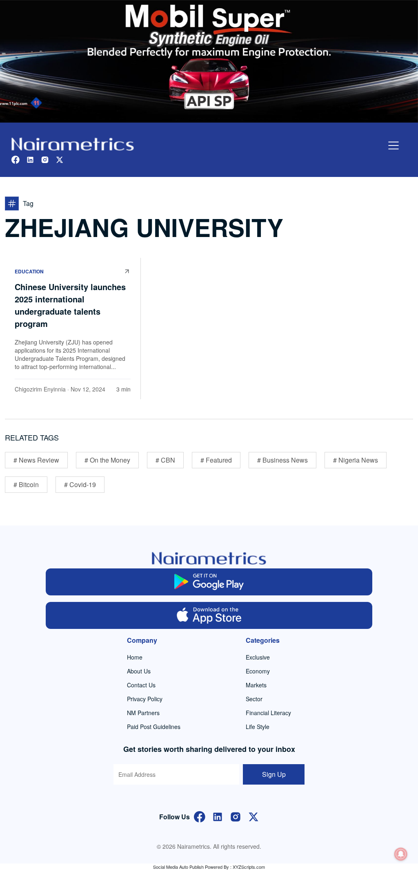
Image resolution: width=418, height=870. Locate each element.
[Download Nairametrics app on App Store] (209, 615)
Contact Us (141, 685)
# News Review (36, 460)
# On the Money (107, 460)
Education (29, 271)
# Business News (282, 460)
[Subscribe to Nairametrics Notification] (400, 854)
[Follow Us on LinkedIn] (217, 816)
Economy (258, 671)
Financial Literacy (268, 713)
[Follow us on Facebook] (15, 158)
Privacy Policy (144, 699)
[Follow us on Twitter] (60, 158)
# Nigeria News (355, 460)
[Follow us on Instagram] (45, 158)
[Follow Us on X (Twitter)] (253, 816)
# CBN (165, 460)
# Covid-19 (80, 484)
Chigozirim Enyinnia (40, 389)
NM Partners (143, 713)
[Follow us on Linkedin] (30, 158)
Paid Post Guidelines (153, 726)
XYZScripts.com (249, 866)
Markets (256, 685)
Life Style (257, 726)
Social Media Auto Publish (178, 866)
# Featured (216, 460)
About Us (139, 671)
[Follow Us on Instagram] (235, 816)
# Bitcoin (26, 484)
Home (134, 657)
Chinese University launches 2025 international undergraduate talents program (70, 305)
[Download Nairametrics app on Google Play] (209, 581)
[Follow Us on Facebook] (199, 816)
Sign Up (274, 774)
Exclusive (258, 657)
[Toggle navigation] (393, 145)
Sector (254, 699)
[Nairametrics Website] (72, 143)
